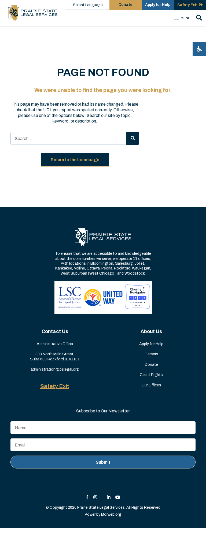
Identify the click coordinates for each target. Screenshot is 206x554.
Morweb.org (111, 514)
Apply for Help (157, 5)
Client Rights (151, 375)
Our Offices (151, 385)
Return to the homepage (75, 159)
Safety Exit (54, 386)
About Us (151, 331)
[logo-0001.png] (32, 13)
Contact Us (55, 331)
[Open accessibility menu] (199, 49)
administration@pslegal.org (55, 369)
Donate (126, 5)
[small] (87, 497)
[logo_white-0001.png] (103, 237)
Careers (151, 354)
